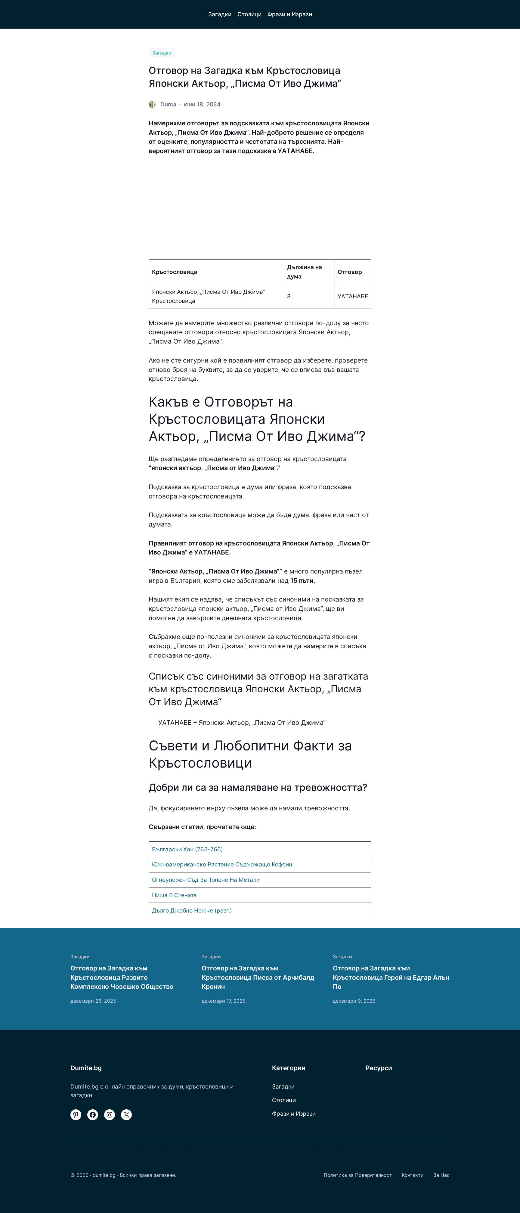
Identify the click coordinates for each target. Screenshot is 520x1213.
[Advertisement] (260, 207)
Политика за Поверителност (358, 1175)
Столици (284, 1100)
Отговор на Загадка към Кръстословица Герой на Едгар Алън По (391, 977)
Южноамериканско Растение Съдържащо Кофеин (222, 864)
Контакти (413, 1175)
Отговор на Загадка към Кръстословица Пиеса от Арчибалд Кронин (258, 977)
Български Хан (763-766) (187, 849)
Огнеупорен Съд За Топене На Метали (206, 879)
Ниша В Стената (174, 895)
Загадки (162, 53)
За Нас (441, 1175)
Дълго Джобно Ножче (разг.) (192, 910)
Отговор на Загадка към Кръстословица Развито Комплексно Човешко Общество (122, 977)
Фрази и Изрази (294, 1113)
